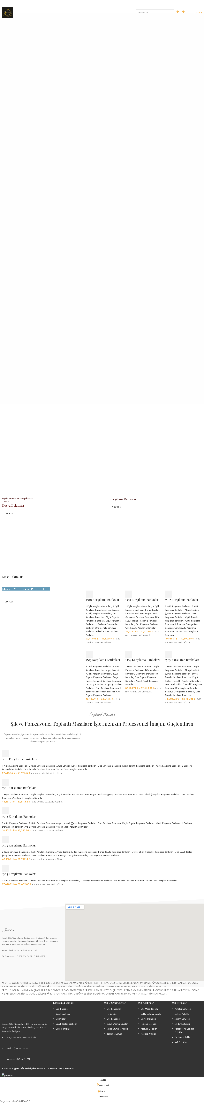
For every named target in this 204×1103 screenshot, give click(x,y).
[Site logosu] (7, 12)
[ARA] (170, 12)
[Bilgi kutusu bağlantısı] (12, 3)
